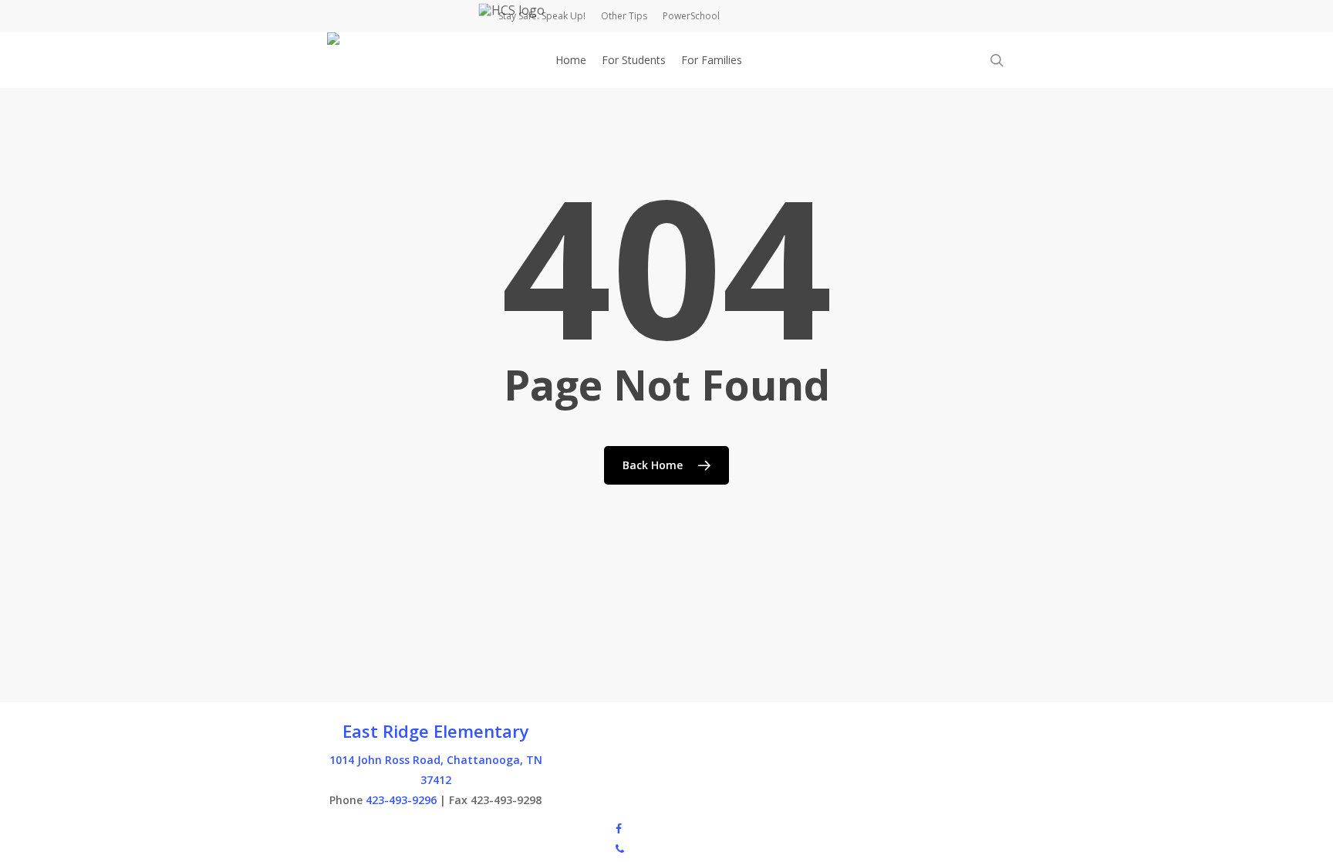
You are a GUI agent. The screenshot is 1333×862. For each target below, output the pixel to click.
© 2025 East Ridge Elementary (403, 827)
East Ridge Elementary (436, 730)
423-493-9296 (401, 800)
